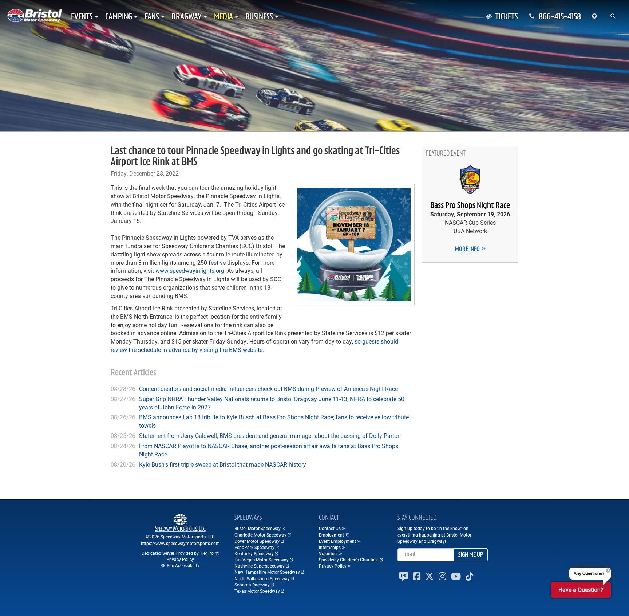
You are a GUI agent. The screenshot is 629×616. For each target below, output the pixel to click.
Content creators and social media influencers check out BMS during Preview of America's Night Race (268, 388)
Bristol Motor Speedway (257, 528)
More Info (468, 249)
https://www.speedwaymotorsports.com (180, 543)
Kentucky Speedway (254, 553)
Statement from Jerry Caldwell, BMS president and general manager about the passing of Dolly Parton (270, 435)
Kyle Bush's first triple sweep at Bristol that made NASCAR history (222, 464)
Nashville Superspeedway (259, 566)
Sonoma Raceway (252, 585)
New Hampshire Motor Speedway (267, 572)
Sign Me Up (470, 555)
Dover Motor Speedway (257, 541)
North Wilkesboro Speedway (262, 578)
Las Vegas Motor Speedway (261, 559)
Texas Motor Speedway (257, 591)
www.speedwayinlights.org (189, 270)
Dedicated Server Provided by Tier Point (180, 553)
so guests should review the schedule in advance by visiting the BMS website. (254, 345)
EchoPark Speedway (254, 547)
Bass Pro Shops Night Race (470, 205)
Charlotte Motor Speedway (260, 535)
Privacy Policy (180, 559)
